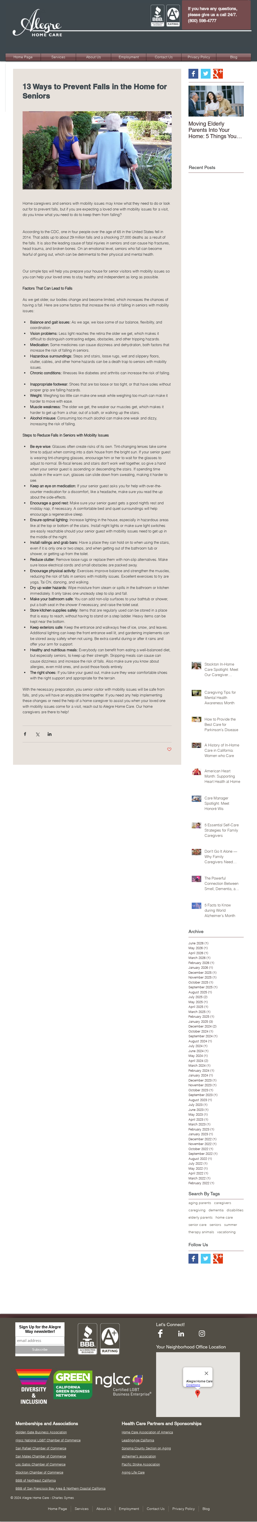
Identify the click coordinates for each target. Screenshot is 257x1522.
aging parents (199, 1203)
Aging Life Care (133, 1472)
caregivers (222, 1203)
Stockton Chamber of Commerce (39, 1472)
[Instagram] (202, 1333)
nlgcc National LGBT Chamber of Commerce (48, 1440)
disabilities (235, 1210)
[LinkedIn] (181, 1333)
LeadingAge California (138, 1440)
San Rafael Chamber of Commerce (41, 1448)
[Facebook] (160, 1333)
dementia (216, 1210)
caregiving (197, 1210)
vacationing (226, 1232)
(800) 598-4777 (202, 20)
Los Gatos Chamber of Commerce (41, 1464)
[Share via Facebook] (25, 734)
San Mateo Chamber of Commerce (41, 1456)
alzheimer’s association (139, 1456)
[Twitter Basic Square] (206, 74)
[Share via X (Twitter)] (37, 734)
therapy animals (201, 1232)
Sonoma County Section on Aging (146, 1448)
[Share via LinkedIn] (49, 734)
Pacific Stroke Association (141, 1464)
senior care (197, 1225)
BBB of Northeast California (36, 1480)
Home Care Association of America (147, 1432)
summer (230, 1225)
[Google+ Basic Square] (218, 74)
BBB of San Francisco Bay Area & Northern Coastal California (60, 1488)
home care (224, 1217)
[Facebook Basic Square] (193, 74)
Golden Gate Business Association (41, 1432)
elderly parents (200, 1217)
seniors (215, 1225)
